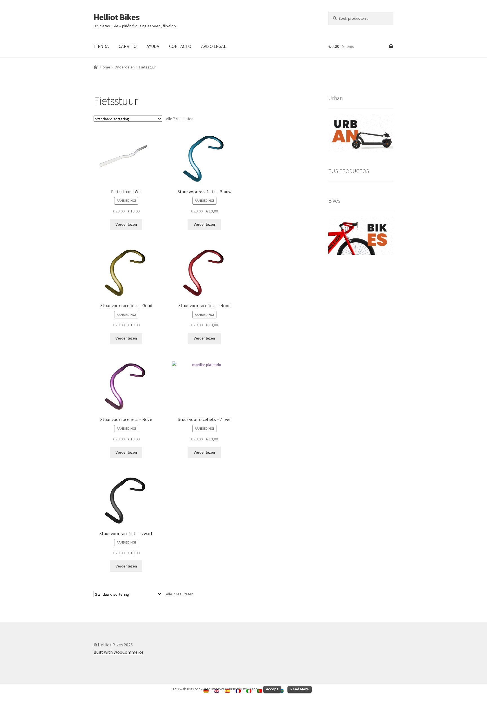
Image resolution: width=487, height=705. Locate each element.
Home (105, 67)
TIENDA (101, 46)
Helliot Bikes (117, 17)
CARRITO (128, 46)
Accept (272, 689)
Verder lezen (126, 224)
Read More (299, 689)
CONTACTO (180, 46)
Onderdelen (124, 67)
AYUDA (153, 46)
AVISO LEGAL (213, 46)
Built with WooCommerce (118, 652)
